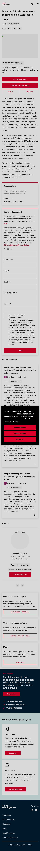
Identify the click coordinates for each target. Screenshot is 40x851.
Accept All (20, 439)
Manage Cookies (20, 427)
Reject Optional (20, 433)
